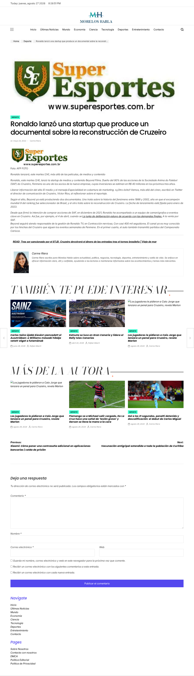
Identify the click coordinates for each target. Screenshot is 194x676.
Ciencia (93, 29)
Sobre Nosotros (19, 648)
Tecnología (107, 29)
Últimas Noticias (49, 29)
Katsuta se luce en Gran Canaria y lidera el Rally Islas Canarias (96, 336)
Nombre (16, 533)
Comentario (18, 495)
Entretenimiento (141, 29)
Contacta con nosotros (23, 652)
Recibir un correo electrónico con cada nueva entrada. (44, 572)
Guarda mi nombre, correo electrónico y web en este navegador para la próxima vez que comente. (69, 560)
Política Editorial (19, 659)
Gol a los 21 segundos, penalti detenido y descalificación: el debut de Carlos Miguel (154, 417)
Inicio (33, 29)
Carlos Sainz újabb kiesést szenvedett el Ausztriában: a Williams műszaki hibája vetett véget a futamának (35, 338)
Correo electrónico (22, 547)
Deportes (123, 29)
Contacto (159, 29)
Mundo (66, 29)
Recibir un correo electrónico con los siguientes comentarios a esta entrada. (56, 566)
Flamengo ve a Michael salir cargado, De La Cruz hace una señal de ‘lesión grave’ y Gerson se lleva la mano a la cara (96, 419)
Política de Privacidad (22, 663)
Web (101, 547)
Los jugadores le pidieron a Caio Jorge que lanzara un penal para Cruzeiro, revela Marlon (154, 338)
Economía (79, 29)
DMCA (14, 656)
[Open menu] (11, 29)
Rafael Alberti (35, 346)
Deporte (15, 117)
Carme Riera (35, 141)
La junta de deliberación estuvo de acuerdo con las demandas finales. (122, 216)
